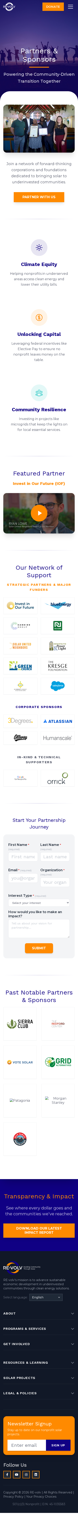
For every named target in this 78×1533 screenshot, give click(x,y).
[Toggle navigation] (70, 7)
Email (20, 870)
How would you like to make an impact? (35, 914)
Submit (39, 948)
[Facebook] (7, 1474)
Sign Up (58, 1445)
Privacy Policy (13, 1496)
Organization (52, 872)
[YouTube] (16, 1474)
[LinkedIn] (36, 1474)
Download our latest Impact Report (39, 1230)
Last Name (50, 847)
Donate (53, 7)
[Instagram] (26, 1474)
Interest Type (27, 896)
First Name (18, 847)
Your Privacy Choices (41, 1496)
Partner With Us (39, 197)
